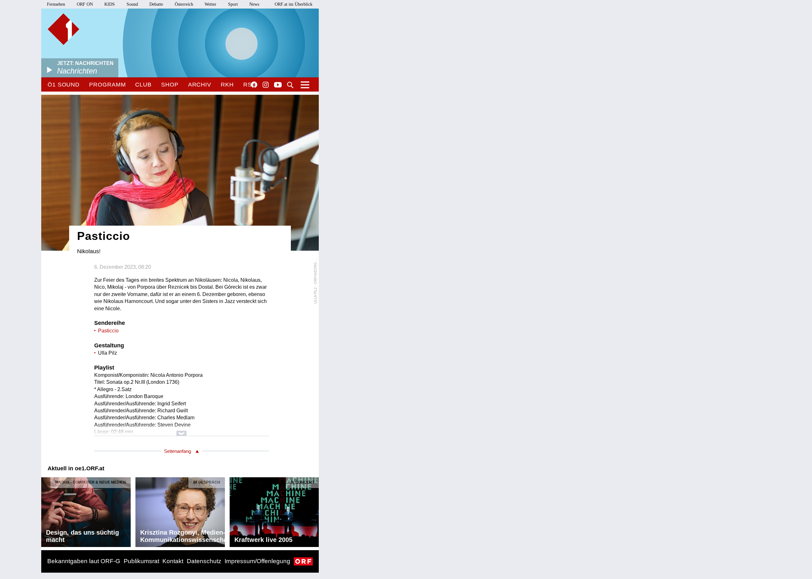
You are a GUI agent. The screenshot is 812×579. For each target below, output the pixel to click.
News (254, 4)
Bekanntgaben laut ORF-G (83, 561)
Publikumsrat (141, 561)
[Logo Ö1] (63, 29)
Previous (46, 510)
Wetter (210, 4)
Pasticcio (108, 330)
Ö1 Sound (64, 84)
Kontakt (172, 561)
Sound (132, 4)
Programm (107, 84)
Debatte (156, 4)
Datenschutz (204, 561)
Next (314, 510)
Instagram (266, 85)
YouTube (278, 85)
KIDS (109, 4)
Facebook (254, 84)
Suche (290, 85)
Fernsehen (56, 4)
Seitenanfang (177, 451)
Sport (233, 4)
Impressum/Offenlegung (257, 561)
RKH (227, 84)
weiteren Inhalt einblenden (181, 430)
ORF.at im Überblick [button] (293, 4)
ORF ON (85, 4)
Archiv (199, 84)
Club (143, 84)
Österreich (184, 4)
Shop (170, 84)
